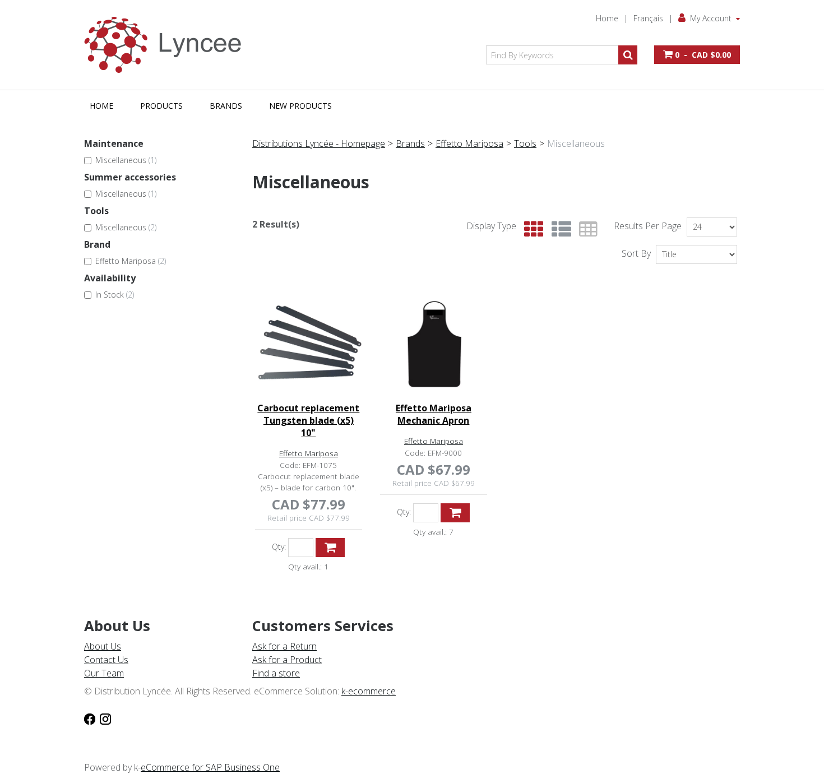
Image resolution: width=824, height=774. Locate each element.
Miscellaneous (125, 160)
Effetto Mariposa (130, 261)
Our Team (104, 673)
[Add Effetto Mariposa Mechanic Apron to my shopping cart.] (455, 512)
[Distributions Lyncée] (168, 45)
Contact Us (106, 660)
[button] (697, 54)
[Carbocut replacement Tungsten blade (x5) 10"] (308, 342)
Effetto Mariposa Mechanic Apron (433, 414)
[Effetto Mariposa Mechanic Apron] (433, 342)
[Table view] (585, 229)
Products (161, 105)
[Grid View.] (531, 229)
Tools (525, 143)
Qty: (279, 546)
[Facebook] (89, 718)
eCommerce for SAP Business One (210, 767)
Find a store (276, 673)
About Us (102, 646)
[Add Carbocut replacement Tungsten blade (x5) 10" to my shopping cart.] (330, 547)
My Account (711, 18)
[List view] (558, 229)
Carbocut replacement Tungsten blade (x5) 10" (308, 420)
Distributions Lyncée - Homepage (318, 143)
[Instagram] (105, 718)
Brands (226, 105)
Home (607, 18)
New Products (300, 105)
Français (648, 18)
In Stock (114, 294)
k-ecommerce (368, 691)
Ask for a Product (287, 660)
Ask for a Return (284, 646)
